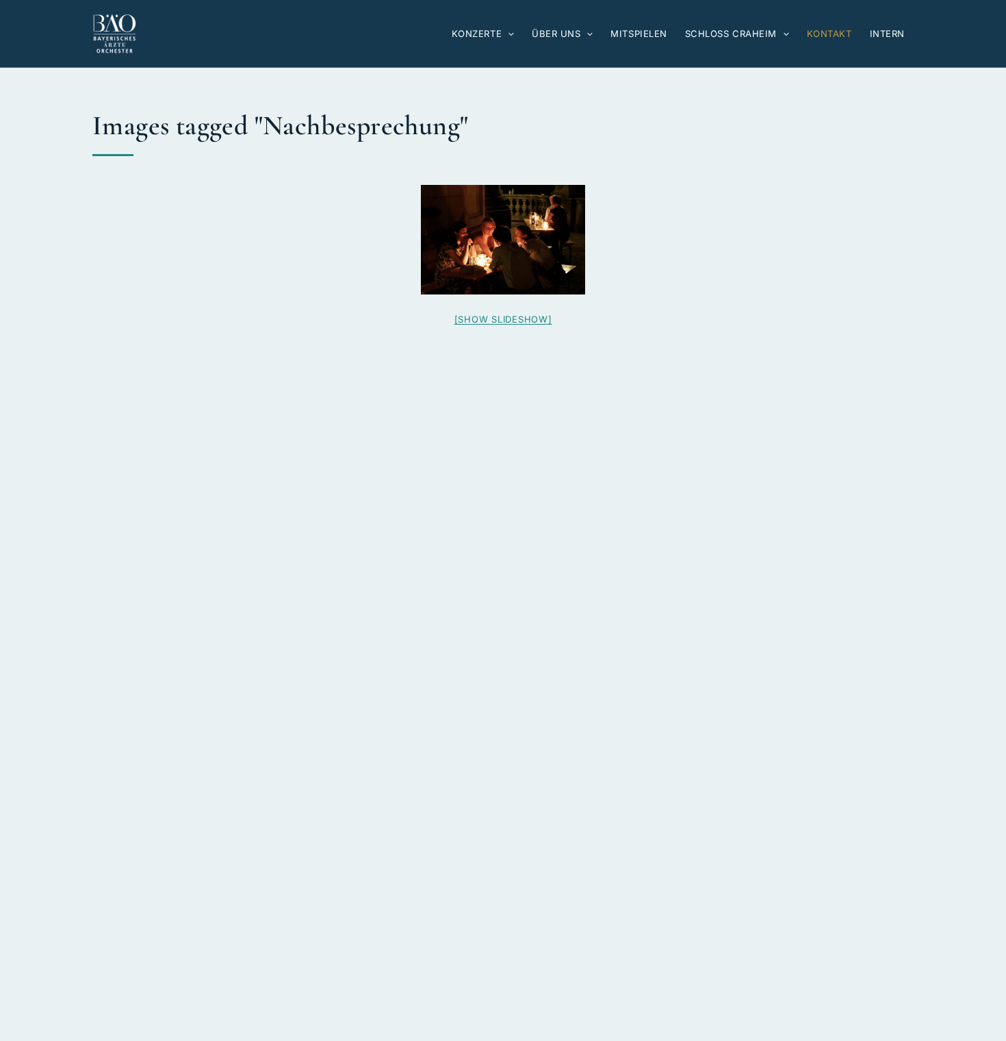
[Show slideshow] (503, 319)
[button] (508, 33)
